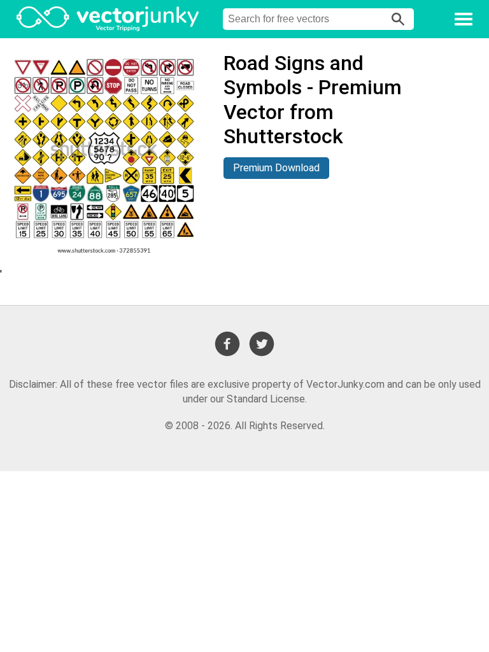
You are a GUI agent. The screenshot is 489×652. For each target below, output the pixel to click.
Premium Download (276, 168)
